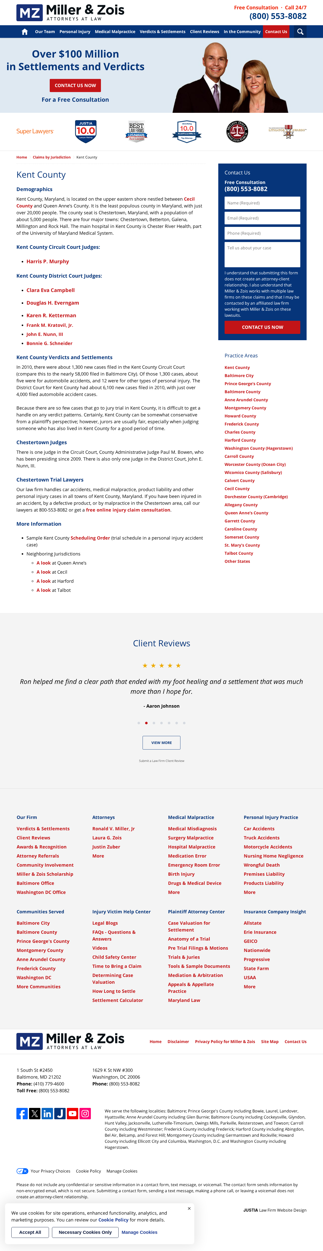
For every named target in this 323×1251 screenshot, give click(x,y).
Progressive (257, 959)
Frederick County (242, 424)
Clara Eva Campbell (50, 290)
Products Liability (264, 883)
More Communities (39, 986)
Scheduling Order (90, 538)
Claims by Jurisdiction (52, 157)
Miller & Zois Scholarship (45, 874)
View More (161, 742)
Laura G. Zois (107, 838)
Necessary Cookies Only (85, 1232)
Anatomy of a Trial (189, 939)
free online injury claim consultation (128, 510)
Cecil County (237, 488)
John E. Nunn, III (44, 334)
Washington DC (34, 977)
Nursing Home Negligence (274, 856)
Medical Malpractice (115, 31)
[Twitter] (34, 1113)
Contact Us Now (75, 85)
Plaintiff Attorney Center (196, 912)
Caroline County (241, 529)
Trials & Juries (184, 957)
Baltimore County (242, 391)
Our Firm (27, 817)
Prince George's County (248, 383)
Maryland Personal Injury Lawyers (70, 12)
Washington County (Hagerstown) (259, 448)
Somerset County (242, 537)
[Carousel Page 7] (184, 723)
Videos (99, 948)
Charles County (240, 432)
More (98, 856)
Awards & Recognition (42, 847)
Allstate (253, 923)
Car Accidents (259, 829)
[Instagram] (85, 1113)
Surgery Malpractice (191, 838)
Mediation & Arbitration (195, 975)
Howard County (240, 416)
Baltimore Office (35, 883)
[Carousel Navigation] (161, 722)
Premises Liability (264, 874)
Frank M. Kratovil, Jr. (49, 325)
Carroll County (239, 456)
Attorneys (103, 817)
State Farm (256, 968)
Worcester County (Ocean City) (255, 464)
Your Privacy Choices (50, 1171)
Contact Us (276, 31)
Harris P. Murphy (47, 261)
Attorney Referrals (38, 856)
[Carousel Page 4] (161, 723)
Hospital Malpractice (192, 847)
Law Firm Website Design (275, 1210)
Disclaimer (178, 1041)
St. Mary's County (242, 545)
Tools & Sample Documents (199, 966)
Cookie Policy (88, 1171)
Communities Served (40, 912)
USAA (250, 977)
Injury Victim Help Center (121, 912)
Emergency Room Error (194, 865)
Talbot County (239, 553)
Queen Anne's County (246, 513)
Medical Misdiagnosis (192, 829)
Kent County (237, 367)
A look (44, 563)
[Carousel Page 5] (169, 723)
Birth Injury (181, 874)
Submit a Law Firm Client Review (161, 761)
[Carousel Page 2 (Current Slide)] (146, 723)
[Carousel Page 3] (154, 723)
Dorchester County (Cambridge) (256, 496)
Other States (237, 561)
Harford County (240, 440)
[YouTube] (72, 1113)
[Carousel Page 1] (139, 723)
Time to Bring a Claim (117, 966)
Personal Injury (75, 31)
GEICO (250, 941)
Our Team (45, 31)
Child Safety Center (114, 957)
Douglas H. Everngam (52, 302)
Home (25, 31)
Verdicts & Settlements (162, 31)
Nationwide (257, 950)
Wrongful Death (262, 865)
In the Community (242, 31)
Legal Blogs (105, 923)
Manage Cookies (122, 1171)
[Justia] (60, 1113)
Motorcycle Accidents (268, 847)
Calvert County (240, 480)
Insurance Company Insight (275, 912)
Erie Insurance (260, 932)
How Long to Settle (114, 991)
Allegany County (241, 505)
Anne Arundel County (246, 400)
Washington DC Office (41, 892)
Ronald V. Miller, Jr (113, 829)
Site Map (270, 1041)
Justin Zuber (106, 847)
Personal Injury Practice (271, 817)
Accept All (30, 1232)
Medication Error (187, 856)
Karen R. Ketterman (51, 315)
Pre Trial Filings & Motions (198, 948)
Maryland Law (184, 1000)
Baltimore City (239, 375)
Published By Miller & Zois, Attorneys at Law (270, 12)
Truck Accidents (262, 838)
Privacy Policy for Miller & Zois (225, 1041)
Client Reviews (204, 31)
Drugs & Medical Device (195, 883)
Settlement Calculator (117, 1000)
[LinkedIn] (47, 1113)
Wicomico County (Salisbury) (253, 472)
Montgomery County (245, 408)
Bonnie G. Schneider (49, 343)
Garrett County (240, 521)
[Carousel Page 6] (176, 723)
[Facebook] (22, 1113)
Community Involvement (45, 865)
